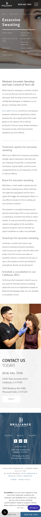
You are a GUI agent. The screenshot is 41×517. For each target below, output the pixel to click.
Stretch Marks (26, 48)
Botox (4, 111)
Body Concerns (14, 14)
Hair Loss (6, 48)
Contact (11, 399)
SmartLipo (14, 111)
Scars (4, 52)
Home (3, 14)
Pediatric (32, 435)
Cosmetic (8, 435)
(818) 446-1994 (24, 4)
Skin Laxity (25, 52)
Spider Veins (7, 55)
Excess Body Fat (27, 39)
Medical (20, 435)
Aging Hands (7, 33)
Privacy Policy (24, 480)
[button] (5, 512)
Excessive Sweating (28, 14)
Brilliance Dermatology (6, 2)
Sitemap (14, 480)
